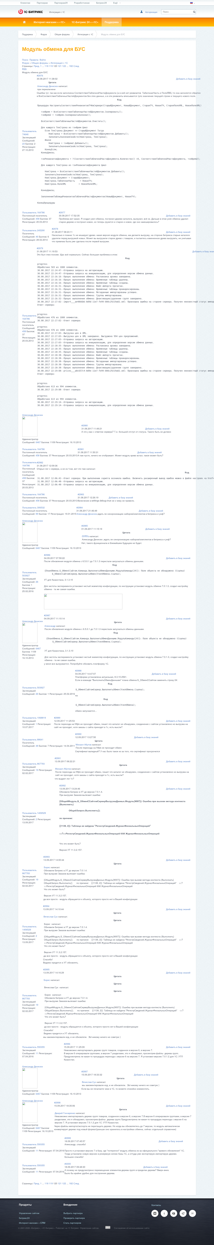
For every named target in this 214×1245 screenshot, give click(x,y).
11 (37, 1053)
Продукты (25, 1204)
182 (71, 65)
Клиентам (25, 2)
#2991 (58, 758)
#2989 (57, 717)
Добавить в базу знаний (188, 78)
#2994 (46, 906)
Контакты (156, 1205)
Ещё (115, 2)
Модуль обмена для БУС (113, 34)
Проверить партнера (74, 1217)
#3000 (68, 1163)
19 (37, 769)
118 (46, 65)
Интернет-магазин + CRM (32, 1222)
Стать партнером (72, 1222)
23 (23, 143)
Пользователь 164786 (33, 212)
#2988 (78, 670)
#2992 (62, 785)
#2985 (84, 525)
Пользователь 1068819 (34, 717)
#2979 (40, 248)
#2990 (78, 734)
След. (76, 65)
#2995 (46, 969)
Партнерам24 (61, 2)
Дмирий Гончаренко (65, 1113)
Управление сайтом (29, 1213)
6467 (38, 442)
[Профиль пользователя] (29, 435)
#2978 (55, 228)
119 (51, 65)
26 (37, 581)
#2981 (81, 449)
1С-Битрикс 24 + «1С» (85, 22)
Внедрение (70, 1204)
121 (60, 65)
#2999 (68, 1138)
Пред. (37, 65)
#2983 (81, 494)
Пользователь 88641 (32, 739)
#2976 (40, 75)
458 (37, 218)
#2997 (84, 1071)
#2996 (67, 1043)
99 (37, 513)
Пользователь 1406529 (34, 812)
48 (37, 745)
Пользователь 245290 (33, 230)
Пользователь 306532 (33, 507)
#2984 (79, 507)
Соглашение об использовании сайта (131, 1227)
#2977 (62, 212)
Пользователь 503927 (29, 574)
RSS (24, 69)
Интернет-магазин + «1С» (49, 22)
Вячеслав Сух (51, 916)
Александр (49, 625)
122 (64, 65)
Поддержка (112, 22)
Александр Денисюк (47, 86)
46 (37, 236)
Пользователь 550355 (33, 1046)
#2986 (47, 554)
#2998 (57, 1102)
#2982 (40, 462)
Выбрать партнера (73, 1213)
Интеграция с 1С (85, 34)
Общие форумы (62, 34)
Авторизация (151, 12)
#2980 (84, 425)
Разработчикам (82, 2)
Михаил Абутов (83, 744)
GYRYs (85, 536)
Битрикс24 (101, 2)
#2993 (46, 856)
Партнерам (42, 2)
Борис (47, 867)
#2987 (47, 615)
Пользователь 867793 (33, 763)
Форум (44, 34)
